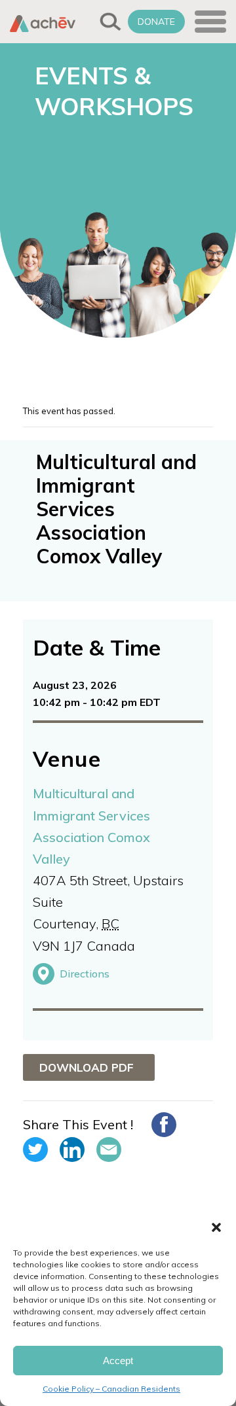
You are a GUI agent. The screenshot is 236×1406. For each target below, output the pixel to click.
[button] (216, 1227)
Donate (156, 21)
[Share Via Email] (108, 1149)
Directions (84, 973)
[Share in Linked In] (72, 1149)
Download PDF (86, 1067)
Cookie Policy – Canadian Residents (111, 1389)
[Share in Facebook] (163, 1124)
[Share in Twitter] (35, 1149)
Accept (118, 1360)
